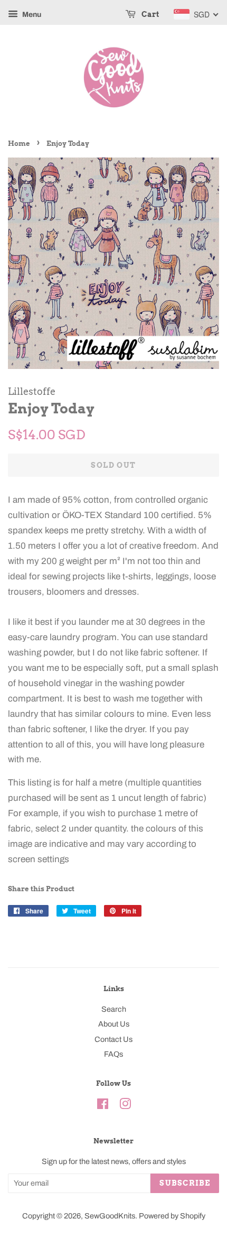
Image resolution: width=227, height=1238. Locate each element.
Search (113, 1009)
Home (19, 143)
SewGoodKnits (109, 1216)
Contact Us (113, 1039)
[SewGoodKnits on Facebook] (103, 1106)
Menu (31, 15)
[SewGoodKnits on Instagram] (125, 1106)
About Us (113, 1024)
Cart (149, 14)
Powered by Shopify (172, 1216)
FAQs (113, 1054)
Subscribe (184, 1183)
